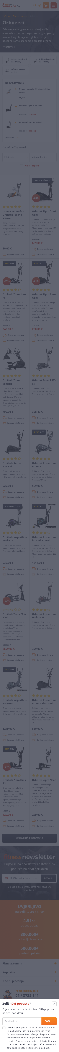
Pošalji (49, 1021)
